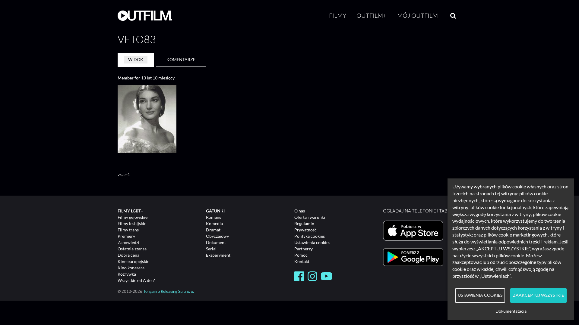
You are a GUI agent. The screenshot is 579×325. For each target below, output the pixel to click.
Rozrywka (127, 274)
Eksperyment (218, 255)
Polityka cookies (309, 236)
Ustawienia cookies (312, 242)
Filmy (337, 15)
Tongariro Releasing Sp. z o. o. (168, 291)
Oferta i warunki (309, 217)
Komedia (214, 223)
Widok (135, 59)
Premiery (126, 236)
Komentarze (180, 59)
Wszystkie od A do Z (136, 280)
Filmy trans (128, 229)
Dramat (213, 229)
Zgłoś (124, 175)
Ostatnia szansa (132, 248)
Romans (213, 217)
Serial (211, 248)
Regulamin (304, 223)
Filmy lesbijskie (132, 223)
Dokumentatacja (511, 311)
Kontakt (301, 261)
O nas (299, 210)
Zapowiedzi (128, 242)
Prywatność (305, 229)
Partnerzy (303, 248)
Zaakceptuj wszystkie (538, 295)
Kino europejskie (133, 261)
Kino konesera (131, 267)
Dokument (216, 242)
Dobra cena (128, 255)
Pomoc (301, 255)
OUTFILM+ (371, 15)
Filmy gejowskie (132, 217)
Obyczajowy (217, 236)
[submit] (453, 16)
